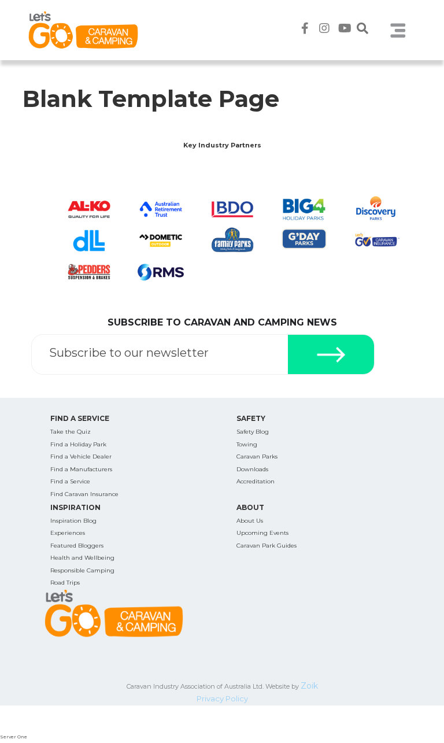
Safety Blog (252, 431)
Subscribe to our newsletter (129, 353)
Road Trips (65, 582)
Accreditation (255, 481)
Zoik (309, 686)
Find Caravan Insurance (84, 494)
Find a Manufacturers (81, 469)
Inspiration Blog (73, 520)
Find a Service (70, 481)
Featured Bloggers (76, 545)
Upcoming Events (262, 533)
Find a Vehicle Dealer (81, 456)
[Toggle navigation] (397, 30)
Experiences (67, 533)
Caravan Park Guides (266, 545)
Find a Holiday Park (78, 444)
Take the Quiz (70, 431)
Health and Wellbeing (82, 557)
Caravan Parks (257, 456)
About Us (249, 520)
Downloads (252, 469)
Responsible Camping (82, 570)
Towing (246, 444)
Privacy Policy (222, 698)
